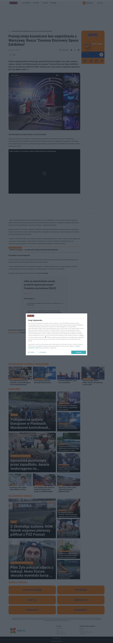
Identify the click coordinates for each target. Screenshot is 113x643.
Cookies (37, 347)
